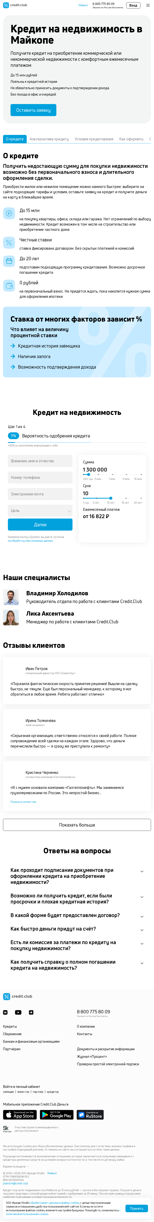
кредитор (53, 1091)
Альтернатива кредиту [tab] (49, 138)
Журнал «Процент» (92, 1056)
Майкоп (83, 5)
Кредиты (10, 1026)
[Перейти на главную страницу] (15, 5)
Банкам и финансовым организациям (31, 1041)
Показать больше (77, 825)
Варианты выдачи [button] (14, 1166)
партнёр (38, 1091)
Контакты (84, 1034)
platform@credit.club (15, 1183)
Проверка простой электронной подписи (108, 1064)
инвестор (23, 1091)
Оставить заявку (33, 110)
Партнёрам (11, 1049)
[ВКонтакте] (5, 1012)
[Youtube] (18, 1012)
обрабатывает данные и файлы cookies (54, 1203)
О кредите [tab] (15, 138)
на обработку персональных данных (30, 540)
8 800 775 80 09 (103, 4)
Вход (133, 5)
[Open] (69, 511)
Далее (40, 525)
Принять (136, 1208)
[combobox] (40, 461)
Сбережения (12, 1034)
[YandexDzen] (31, 1012)
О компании (86, 1026)
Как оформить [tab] (131, 138)
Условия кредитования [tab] (94, 138)
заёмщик (8, 1091)
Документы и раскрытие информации (105, 1049)
